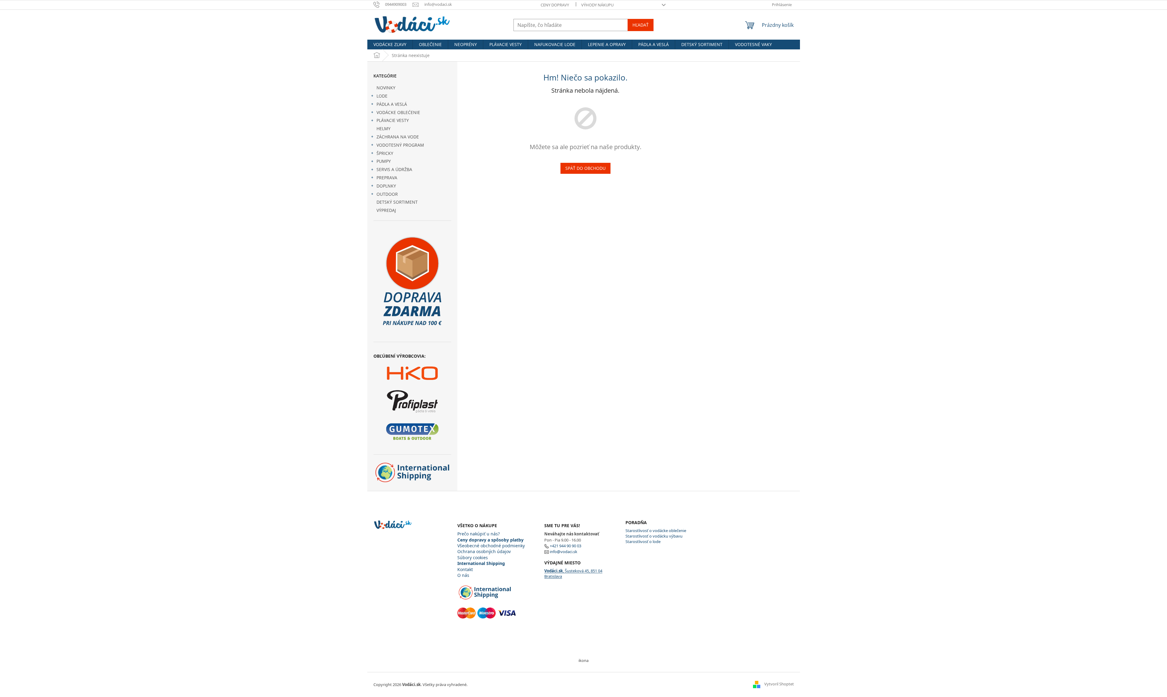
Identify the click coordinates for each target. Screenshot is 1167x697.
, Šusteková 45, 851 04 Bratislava (573, 573)
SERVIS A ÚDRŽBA (394, 169)
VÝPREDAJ (386, 210)
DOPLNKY (386, 186)
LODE (381, 96)
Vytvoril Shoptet (779, 684)
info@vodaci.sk (563, 551)
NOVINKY (385, 88)
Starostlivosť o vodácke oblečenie (655, 530)
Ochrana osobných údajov (484, 551)
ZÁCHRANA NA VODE (397, 137)
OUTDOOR (387, 194)
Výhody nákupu (597, 5)
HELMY (383, 128)
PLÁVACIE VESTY (392, 120)
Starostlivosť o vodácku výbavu (654, 536)
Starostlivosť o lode (643, 541)
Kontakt (465, 569)
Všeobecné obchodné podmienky (491, 546)
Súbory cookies (472, 557)
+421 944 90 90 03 (565, 546)
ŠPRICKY (384, 153)
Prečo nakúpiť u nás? (478, 534)
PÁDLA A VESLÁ (391, 104)
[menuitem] (389, 44)
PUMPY (383, 161)
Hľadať (640, 25)
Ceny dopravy (555, 5)
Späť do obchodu (585, 168)
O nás (463, 575)
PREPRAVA (386, 178)
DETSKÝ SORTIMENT (397, 202)
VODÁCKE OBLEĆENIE (398, 112)
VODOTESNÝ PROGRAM (400, 145)
